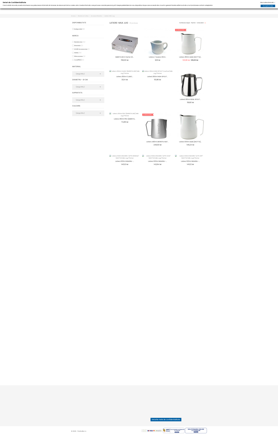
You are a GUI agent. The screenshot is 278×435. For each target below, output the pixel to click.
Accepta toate (268, 6)
